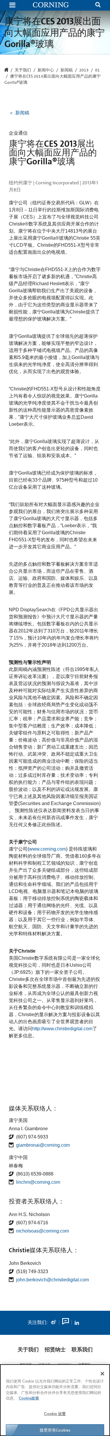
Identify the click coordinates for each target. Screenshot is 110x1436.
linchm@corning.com (38, 1182)
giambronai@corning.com (43, 1145)
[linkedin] (76, 1322)
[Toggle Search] (98, 5)
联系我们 (82, 1349)
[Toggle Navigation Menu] (12, 5)
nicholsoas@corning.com (42, 1230)
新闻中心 (46, 70)
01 (97, 70)
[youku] (65, 1322)
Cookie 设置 (55, 1414)
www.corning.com (47, 848)
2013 (84, 70)
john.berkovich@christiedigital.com (52, 1279)
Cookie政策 (29, 1398)
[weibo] (53, 1322)
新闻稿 (66, 70)
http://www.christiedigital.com (62, 1028)
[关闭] (102, 1373)
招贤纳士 (55, 1349)
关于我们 (28, 1349)
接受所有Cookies (55, 1430)
